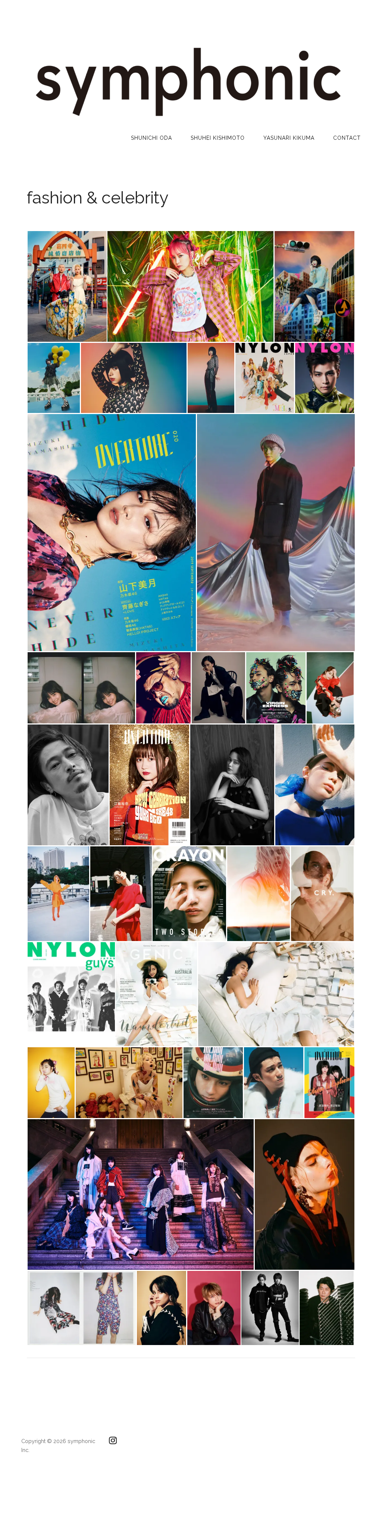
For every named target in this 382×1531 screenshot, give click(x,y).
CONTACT (347, 138)
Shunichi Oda (151, 138)
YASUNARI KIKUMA (288, 138)
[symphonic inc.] (187, 119)
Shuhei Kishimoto (218, 138)
